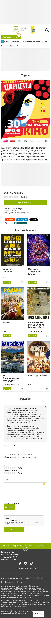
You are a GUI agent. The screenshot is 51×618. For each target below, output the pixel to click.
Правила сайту (27, 611)
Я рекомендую (27, 202)
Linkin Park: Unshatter (8, 270)
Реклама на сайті (7, 552)
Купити (5, 282)
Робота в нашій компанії (10, 554)
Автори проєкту (32, 568)
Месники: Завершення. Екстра (34, 271)
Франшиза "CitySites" (9, 557)
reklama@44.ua (41, 578)
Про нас (15, 568)
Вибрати (10, 507)
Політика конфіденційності (11, 611)
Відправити (13, 529)
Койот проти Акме (37, 375)
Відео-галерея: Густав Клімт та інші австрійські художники (36, 326)
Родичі (6, 322)
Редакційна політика (18, 613)
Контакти (22, 568)
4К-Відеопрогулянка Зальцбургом (11, 378)
